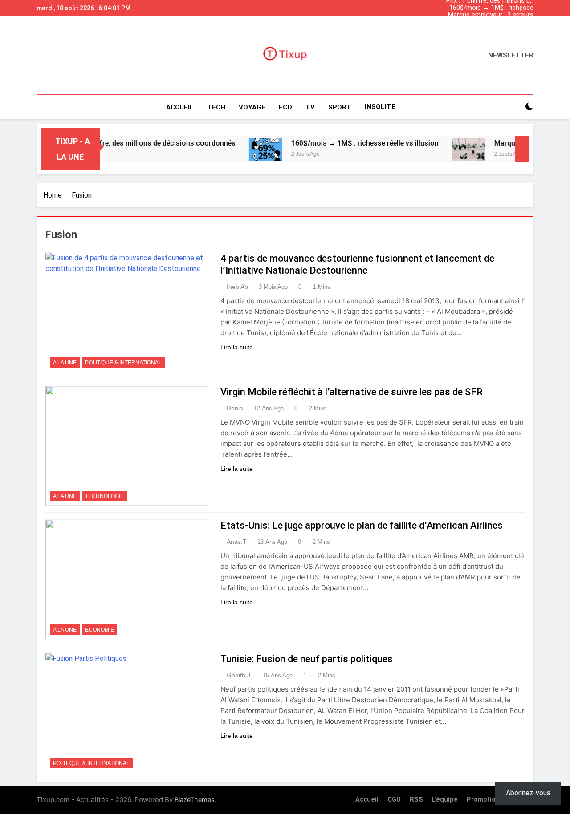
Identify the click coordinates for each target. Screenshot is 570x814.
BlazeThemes (195, 799)
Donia (235, 408)
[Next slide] (529, 5)
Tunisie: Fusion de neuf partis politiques (306, 658)
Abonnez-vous (528, 793)
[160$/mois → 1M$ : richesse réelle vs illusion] (245, 149)
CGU (394, 799)
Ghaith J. (239, 675)
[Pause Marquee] (522, 149)
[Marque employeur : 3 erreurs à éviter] (448, 149)
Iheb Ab (237, 286)
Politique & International (123, 363)
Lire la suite (236, 347)
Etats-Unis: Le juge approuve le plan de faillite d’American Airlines (361, 525)
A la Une (65, 363)
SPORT (339, 107)
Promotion (483, 799)
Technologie (104, 496)
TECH (216, 107)
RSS (416, 799)
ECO (285, 107)
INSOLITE (380, 107)
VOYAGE (252, 107)
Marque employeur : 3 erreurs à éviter (490, 15)
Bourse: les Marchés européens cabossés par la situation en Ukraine (493, 22)
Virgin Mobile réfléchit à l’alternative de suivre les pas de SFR (351, 391)
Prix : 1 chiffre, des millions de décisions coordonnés (489, 29)
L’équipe (445, 799)
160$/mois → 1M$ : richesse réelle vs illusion (491, 8)
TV (310, 107)
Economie (99, 630)
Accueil (180, 107)
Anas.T (237, 541)
